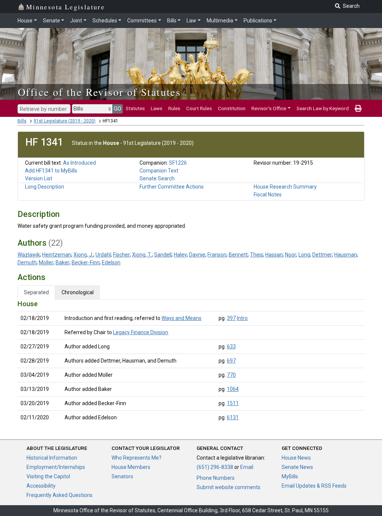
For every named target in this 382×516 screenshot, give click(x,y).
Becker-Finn (86, 262)
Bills (171, 21)
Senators (122, 476)
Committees (142, 21)
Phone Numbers (216, 478)
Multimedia (220, 21)
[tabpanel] (191, 362)
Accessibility (41, 486)
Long (304, 255)
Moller (46, 262)
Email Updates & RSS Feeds (314, 486)
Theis (256, 255)
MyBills (290, 476)
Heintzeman (56, 255)
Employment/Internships (55, 467)
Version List (38, 178)
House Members (131, 467)
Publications (258, 21)
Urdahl (103, 255)
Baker (62, 262)
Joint (76, 21)
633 (231, 346)
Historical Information (51, 458)
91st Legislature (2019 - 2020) (65, 121)
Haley (180, 255)
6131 (233, 417)
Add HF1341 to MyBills (51, 171)
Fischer (121, 255)
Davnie (197, 255)
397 (231, 318)
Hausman (345, 255)
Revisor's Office (268, 108)
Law (191, 21)
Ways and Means (181, 318)
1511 (233, 403)
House (25, 21)
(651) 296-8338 (215, 467)
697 (231, 361)
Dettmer (322, 255)
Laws (156, 108)
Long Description (44, 187)
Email (246, 467)
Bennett (238, 255)
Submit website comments (228, 487)
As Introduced (79, 163)
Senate (51, 21)
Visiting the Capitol (48, 476)
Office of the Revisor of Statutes (99, 92)
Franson (216, 255)
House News (296, 458)
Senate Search (157, 178)
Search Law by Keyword (323, 108)
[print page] (358, 108)
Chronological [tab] (78, 292)
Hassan (274, 255)
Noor (290, 255)
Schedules (105, 21)
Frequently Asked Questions (59, 495)
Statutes (135, 108)
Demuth (27, 262)
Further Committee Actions (172, 187)
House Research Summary (285, 187)
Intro (242, 318)
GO (117, 108)
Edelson (111, 262)
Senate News (297, 467)
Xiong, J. (83, 255)
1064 (233, 389)
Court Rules (199, 108)
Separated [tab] (36, 292)
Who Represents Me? (137, 458)
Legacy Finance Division (140, 332)
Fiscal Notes (268, 195)
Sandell (163, 255)
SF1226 (178, 163)
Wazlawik (29, 255)
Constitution (231, 108)
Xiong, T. (142, 255)
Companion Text (159, 171)
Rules (174, 108)
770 (231, 375)
